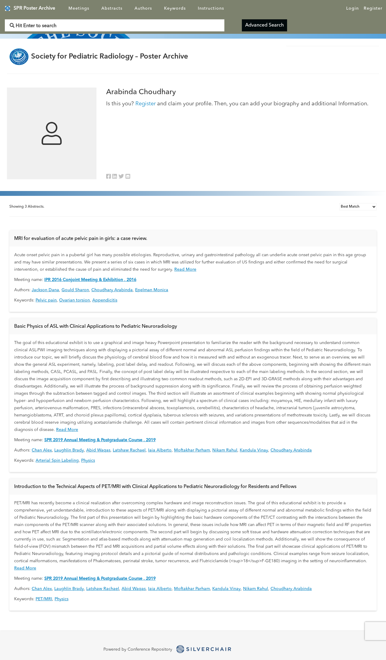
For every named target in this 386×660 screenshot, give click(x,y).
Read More (185, 269)
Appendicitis (104, 300)
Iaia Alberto (160, 450)
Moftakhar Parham (192, 450)
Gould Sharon (75, 290)
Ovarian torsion (74, 300)
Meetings (78, 8)
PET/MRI (44, 599)
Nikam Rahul (224, 450)
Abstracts (111, 8)
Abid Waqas (98, 450)
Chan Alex (42, 450)
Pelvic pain (46, 300)
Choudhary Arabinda (112, 290)
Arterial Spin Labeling (57, 460)
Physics (88, 460)
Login (352, 8)
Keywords (175, 8)
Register (373, 8)
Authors (143, 8)
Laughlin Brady (69, 450)
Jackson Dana (45, 290)
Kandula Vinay (254, 450)
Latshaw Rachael (129, 450)
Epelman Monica (151, 290)
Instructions (211, 8)
